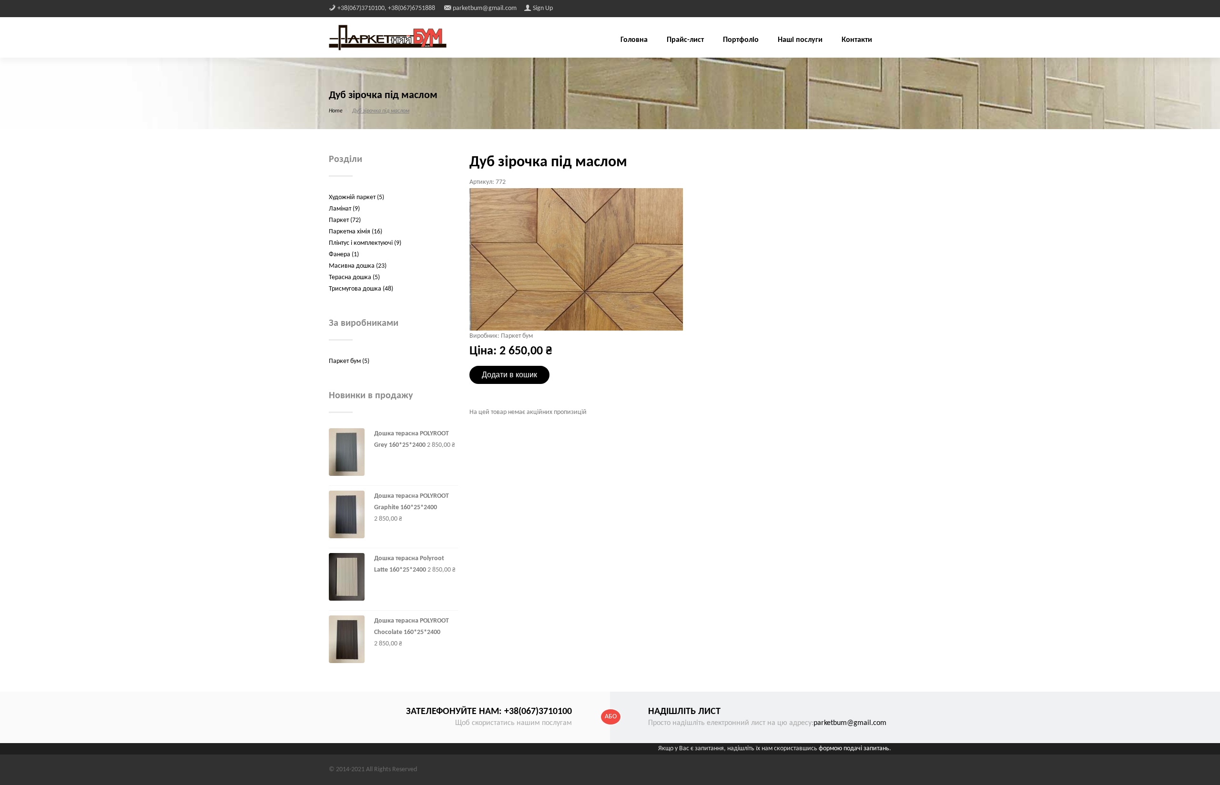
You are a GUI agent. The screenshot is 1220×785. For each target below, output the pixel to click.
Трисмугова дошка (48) (361, 288)
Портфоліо (741, 40)
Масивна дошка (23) (357, 266)
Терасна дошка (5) (354, 277)
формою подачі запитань (854, 748)
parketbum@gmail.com (849, 723)
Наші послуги (800, 40)
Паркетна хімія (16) (355, 231)
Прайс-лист (685, 40)
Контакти (857, 40)
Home (336, 111)
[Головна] (388, 37)
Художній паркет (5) (356, 197)
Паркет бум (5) (349, 361)
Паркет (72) (345, 220)
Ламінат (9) (344, 208)
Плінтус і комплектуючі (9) (365, 243)
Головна (634, 40)
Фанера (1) (344, 254)
